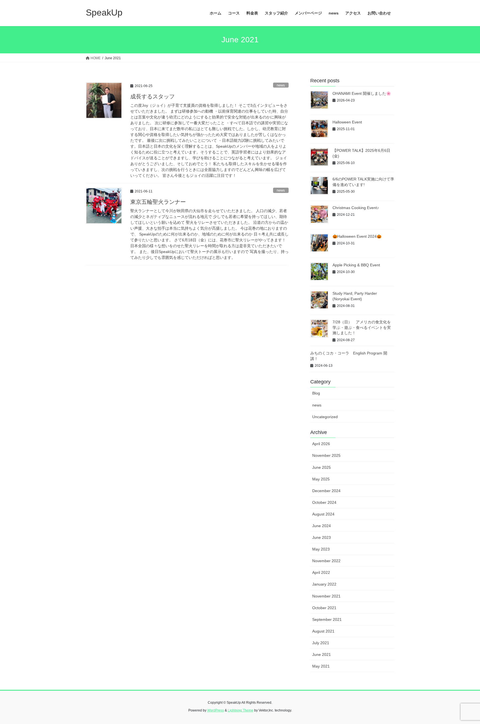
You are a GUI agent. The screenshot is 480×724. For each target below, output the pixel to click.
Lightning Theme (240, 710)
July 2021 (320, 643)
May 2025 (321, 479)
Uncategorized (325, 417)
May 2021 (321, 666)
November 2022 (326, 561)
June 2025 (321, 467)
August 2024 (323, 514)
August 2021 (323, 631)
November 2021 (326, 596)
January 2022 (324, 584)
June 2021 (321, 654)
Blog (316, 393)
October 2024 (324, 502)
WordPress (215, 710)
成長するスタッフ (152, 96)
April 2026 (321, 444)
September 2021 (327, 619)
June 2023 (321, 537)
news (281, 85)
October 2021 (324, 608)
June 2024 (321, 526)
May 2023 (321, 549)
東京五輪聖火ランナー (158, 202)
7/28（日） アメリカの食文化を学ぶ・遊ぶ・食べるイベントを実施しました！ (361, 327)
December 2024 (326, 491)
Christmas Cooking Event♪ (355, 207)
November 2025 (326, 455)
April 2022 (321, 572)
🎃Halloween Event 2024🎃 (356, 236)
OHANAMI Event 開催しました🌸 (361, 93)
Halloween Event (347, 122)
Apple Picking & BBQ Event (356, 265)
